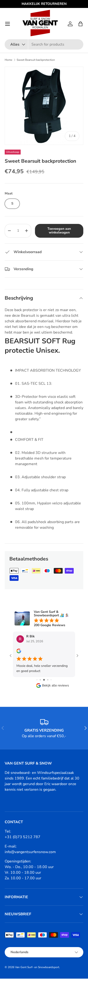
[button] (80, 24)
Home (8, 59)
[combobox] (44, 44)
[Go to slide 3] (40, 679)
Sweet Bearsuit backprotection (36, 59)
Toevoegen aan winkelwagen (59, 230)
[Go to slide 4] (44, 680)
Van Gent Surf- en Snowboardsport (37, 967)
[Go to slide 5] (47, 679)
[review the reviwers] (18, 652)
